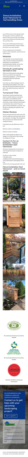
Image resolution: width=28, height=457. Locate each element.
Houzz (15, 132)
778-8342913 (11, 436)
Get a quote (11, 416)
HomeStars (17, 129)
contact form (12, 149)
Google (5, 136)
